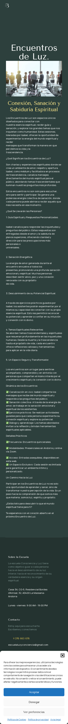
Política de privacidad (38, 719)
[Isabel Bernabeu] (7, 5)
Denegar (34, 702)
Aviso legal (55, 719)
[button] (62, 655)
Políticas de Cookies (16, 719)
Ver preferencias (34, 712)
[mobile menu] (63, 5)
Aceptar (34, 692)
